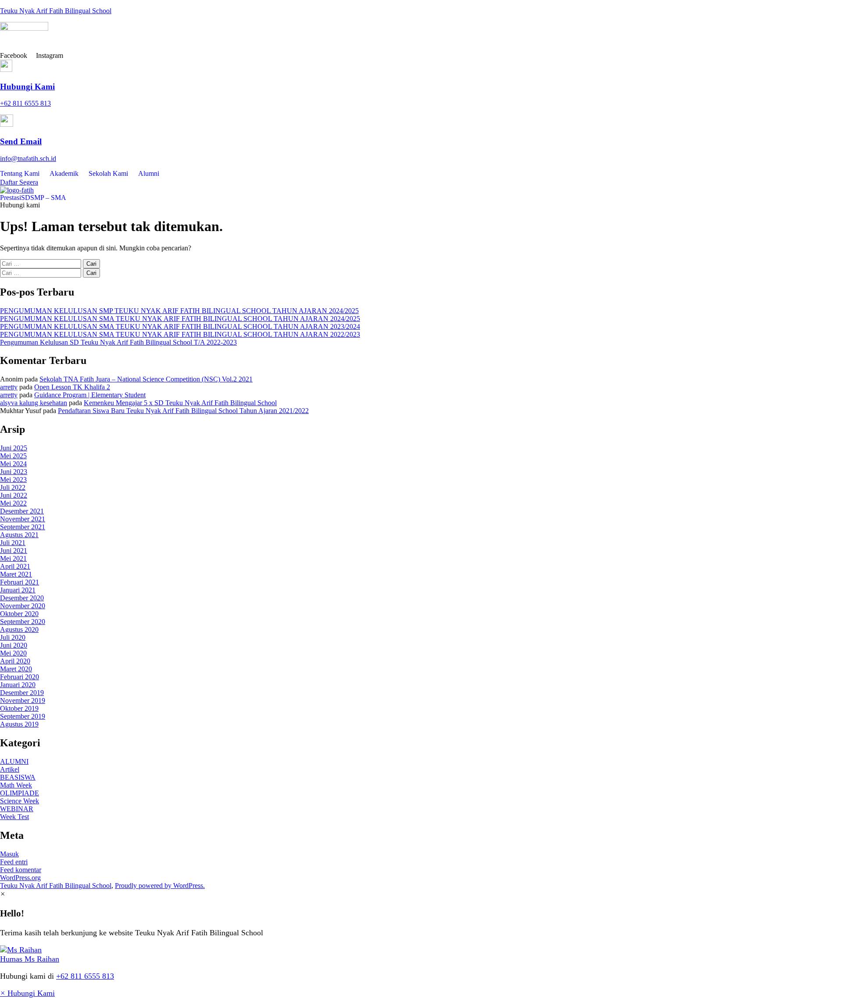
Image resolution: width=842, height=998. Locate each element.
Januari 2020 (18, 684)
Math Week (16, 785)
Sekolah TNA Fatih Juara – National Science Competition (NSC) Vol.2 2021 (146, 379)
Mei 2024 (13, 463)
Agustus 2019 (19, 724)
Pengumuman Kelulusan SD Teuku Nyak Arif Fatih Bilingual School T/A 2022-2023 (118, 342)
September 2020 (22, 621)
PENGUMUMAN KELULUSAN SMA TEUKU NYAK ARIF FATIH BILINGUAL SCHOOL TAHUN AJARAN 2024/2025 (180, 318)
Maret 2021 (16, 574)
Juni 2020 (13, 645)
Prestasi (10, 197)
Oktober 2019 (19, 708)
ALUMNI (14, 761)
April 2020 (15, 661)
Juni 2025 (13, 448)
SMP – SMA (48, 197)
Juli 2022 (12, 487)
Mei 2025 (13, 456)
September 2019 (22, 716)
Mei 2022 (13, 503)
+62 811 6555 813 (85, 976)
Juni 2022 (13, 495)
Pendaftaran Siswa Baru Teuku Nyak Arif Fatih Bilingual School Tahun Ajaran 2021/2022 (183, 410)
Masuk (9, 854)
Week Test (14, 816)
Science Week (19, 801)
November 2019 (22, 700)
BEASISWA (18, 777)
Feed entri (14, 862)
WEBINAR (16, 809)
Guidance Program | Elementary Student (90, 395)
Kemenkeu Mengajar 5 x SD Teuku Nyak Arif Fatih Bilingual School (180, 402)
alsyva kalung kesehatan (33, 402)
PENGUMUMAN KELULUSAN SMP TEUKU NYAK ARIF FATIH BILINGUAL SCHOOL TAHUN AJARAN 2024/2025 (179, 310)
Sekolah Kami (108, 173)
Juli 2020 (12, 637)
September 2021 (22, 527)
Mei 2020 (13, 653)
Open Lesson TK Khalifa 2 (72, 387)
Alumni (148, 173)
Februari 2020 (19, 677)
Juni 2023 (13, 471)
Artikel (9, 769)
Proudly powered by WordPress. (160, 885)
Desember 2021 (22, 511)
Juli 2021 (12, 542)
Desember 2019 (22, 692)
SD (25, 197)
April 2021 (15, 566)
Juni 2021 (13, 550)
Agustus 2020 (19, 629)
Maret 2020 (16, 669)
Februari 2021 (19, 582)
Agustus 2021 (19, 534)
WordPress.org (20, 877)
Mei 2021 (13, 558)
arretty (9, 387)
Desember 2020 (22, 598)
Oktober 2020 (19, 613)
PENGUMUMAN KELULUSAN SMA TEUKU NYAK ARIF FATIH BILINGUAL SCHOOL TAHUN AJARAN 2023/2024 (180, 326)
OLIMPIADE (19, 793)
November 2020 (22, 605)
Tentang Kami (19, 173)
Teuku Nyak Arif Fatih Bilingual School (55, 10)
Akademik (64, 173)
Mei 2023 (13, 479)
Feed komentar (20, 869)
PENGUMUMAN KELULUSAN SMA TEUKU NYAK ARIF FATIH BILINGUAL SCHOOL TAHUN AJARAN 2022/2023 (180, 334)
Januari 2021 (18, 590)
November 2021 (22, 519)
